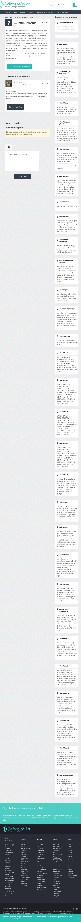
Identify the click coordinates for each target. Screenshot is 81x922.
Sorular (7, 858)
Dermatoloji (40, 844)
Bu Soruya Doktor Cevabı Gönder (19, 66)
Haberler (7, 866)
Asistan (23, 860)
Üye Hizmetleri (9, 853)
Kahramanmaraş (72, 875)
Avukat (23, 864)
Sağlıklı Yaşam (9, 876)
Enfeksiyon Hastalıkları (40, 876)
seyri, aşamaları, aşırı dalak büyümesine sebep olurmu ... (66, 27)
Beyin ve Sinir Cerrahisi (24, 872)
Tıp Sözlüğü (8, 870)
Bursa (70, 850)
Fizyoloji (39, 883)
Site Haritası (8, 882)
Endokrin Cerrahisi (42, 873)
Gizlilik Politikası (9, 841)
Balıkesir (70, 873)
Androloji (23, 854)
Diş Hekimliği (40, 852)
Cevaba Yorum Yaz (15, 107)
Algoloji (55, 852)
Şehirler (70, 839)
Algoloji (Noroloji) (57, 860)
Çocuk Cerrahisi (57, 866)
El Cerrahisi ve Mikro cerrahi (41, 859)
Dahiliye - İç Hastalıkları (24, 884)
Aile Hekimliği (40, 889)
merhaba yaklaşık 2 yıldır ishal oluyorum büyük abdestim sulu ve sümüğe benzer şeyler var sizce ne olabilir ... (67, 296)
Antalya (70, 852)
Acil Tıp (23, 844)
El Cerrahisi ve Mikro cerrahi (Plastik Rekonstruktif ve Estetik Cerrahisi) (41, 865)
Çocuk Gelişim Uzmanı (57, 888)
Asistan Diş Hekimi (26, 862)
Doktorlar (7, 862)
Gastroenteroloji (41, 887)
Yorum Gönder (22, 176)
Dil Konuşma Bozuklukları (40, 849)
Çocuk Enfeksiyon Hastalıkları (57, 876)
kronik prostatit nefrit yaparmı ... (67, 206)
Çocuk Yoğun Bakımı (24, 880)
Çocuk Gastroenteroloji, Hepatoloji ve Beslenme (57, 882)
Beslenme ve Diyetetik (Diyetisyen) (24, 867)
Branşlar (23, 839)
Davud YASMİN (20, 84)
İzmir (69, 846)
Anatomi (23, 852)
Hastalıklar (8, 849)
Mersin (70, 858)
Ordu (69, 864)
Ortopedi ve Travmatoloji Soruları (24, 17)
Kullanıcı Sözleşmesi (8, 838)
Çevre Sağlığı (56, 862)
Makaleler (7, 860)
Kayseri (70, 869)
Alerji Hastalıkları (57, 846)
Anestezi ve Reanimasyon (24, 857)
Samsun (70, 871)
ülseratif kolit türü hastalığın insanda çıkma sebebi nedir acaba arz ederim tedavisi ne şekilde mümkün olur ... (66, 248)
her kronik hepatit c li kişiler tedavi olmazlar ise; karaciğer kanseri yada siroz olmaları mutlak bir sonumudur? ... (66, 109)
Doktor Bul (8, 851)
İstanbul (70, 844)
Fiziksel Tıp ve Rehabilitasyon (41, 880)
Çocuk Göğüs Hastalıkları (56, 896)
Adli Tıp (23, 846)
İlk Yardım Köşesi (10, 872)
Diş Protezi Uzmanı (40, 855)
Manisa (70, 868)
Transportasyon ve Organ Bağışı (9, 879)
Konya (70, 856)
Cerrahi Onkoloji (25, 877)
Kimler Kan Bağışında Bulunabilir (8, 886)
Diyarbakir (71, 860)
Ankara (70, 848)
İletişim (7, 854)
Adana (70, 854)
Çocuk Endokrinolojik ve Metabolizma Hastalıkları (57, 870)
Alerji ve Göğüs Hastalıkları (57, 849)
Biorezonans (24, 875)
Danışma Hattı (8, 17)
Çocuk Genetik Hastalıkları (57, 892)
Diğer (38, 846)
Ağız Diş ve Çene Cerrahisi (25, 849)
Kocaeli (70, 862)
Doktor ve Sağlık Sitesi (9, 846)
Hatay (70, 866)
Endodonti (39, 871)
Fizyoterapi (40, 885)
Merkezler (8, 868)
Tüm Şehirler (71, 877)
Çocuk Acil (56, 864)
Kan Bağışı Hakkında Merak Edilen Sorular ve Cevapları (9, 893)
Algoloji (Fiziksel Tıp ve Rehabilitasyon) (57, 856)
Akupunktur (56, 844)
